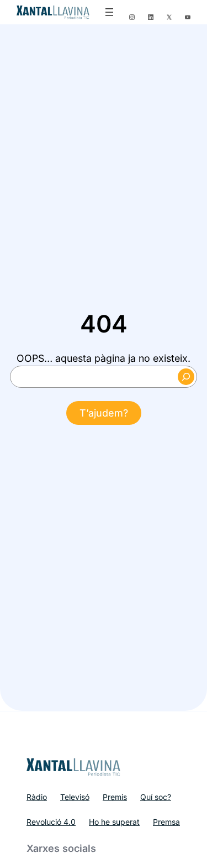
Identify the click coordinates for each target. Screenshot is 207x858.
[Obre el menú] (109, 12)
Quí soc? (155, 797)
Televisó (74, 797)
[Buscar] (186, 376)
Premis (115, 797)
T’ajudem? (103, 413)
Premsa (166, 821)
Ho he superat (114, 821)
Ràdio (36, 797)
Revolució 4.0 (51, 821)
